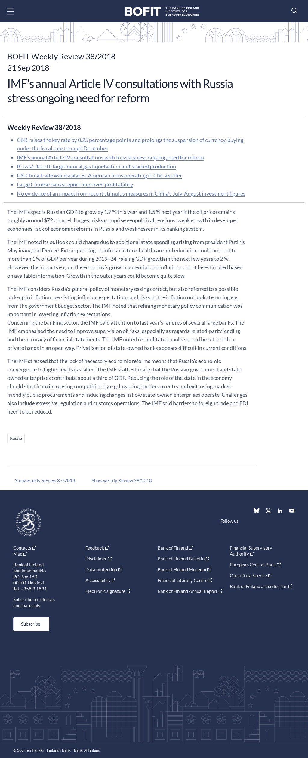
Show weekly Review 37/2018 (45, 480)
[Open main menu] (15, 11)
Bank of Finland (173, 547)
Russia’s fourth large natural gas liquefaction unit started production (96, 166)
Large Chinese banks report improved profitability (75, 184)
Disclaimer (96, 558)
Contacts (22, 547)
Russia (16, 438)
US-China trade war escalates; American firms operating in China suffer (99, 175)
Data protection (101, 569)
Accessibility (98, 580)
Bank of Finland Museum (182, 569)
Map (17, 553)
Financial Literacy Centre (183, 580)
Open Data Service (248, 575)
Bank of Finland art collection (258, 586)
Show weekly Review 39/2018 (122, 480)
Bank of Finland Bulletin (181, 558)
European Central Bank (253, 564)
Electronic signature (105, 591)
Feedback (94, 547)
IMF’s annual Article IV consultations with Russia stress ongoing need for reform (110, 157)
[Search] (293, 10)
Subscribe (30, 624)
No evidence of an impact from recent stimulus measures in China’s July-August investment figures (131, 193)
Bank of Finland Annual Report (187, 591)
